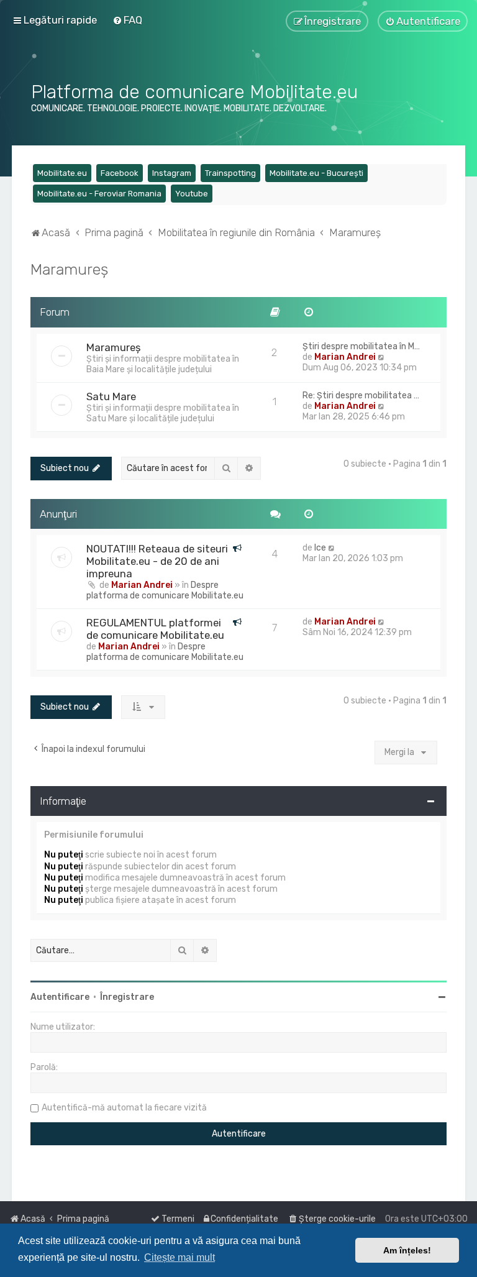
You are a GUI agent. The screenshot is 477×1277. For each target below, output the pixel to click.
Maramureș (69, 269)
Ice (320, 547)
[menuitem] (127, 20)
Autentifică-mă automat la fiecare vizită (124, 1107)
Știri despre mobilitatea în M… (361, 346)
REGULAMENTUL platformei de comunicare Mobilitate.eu (155, 628)
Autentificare (59, 997)
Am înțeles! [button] (407, 1250)
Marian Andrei (345, 357)
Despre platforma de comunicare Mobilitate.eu (164, 590)
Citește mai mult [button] (179, 1257)
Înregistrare (127, 997)
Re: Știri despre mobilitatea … (360, 395)
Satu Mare (111, 396)
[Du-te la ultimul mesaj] (332, 547)
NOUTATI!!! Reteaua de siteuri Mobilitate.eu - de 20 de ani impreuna (157, 561)
